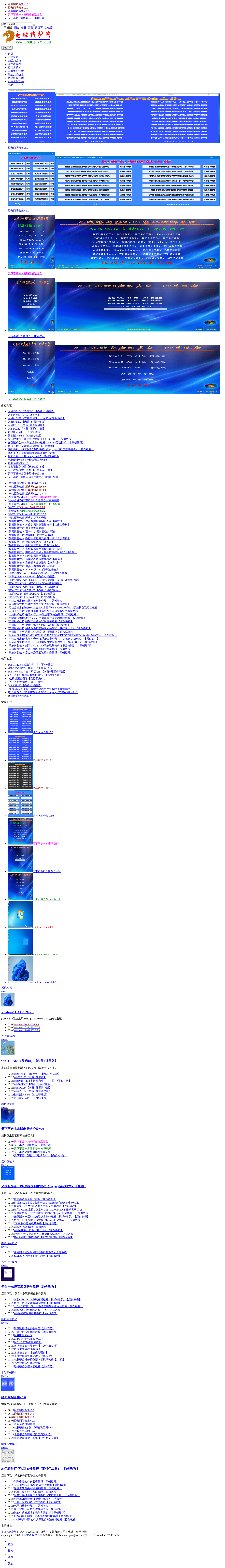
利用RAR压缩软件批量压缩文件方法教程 (49, 631)
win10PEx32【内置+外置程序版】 (27, 421)
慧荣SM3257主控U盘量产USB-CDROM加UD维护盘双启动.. (48, 1209)
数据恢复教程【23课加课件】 (42, 545)
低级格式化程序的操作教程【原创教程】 (37, 1255)
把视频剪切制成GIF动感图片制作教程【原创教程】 (44, 1516)
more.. (4, 991)
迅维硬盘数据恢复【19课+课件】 (44, 562)
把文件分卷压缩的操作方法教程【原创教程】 (40, 1512)
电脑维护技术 (16, 71)
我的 (10, 1563)
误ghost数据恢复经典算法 (40, 531)
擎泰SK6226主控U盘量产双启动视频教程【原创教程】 (54, 618)
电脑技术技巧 (16, 84)
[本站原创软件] (16, 483)
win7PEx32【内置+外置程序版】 (26, 428)
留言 (30, 27)
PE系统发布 (15, 60)
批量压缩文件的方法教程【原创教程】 (47, 624)
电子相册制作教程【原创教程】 (32, 1505)
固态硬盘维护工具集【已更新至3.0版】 (30, 470)
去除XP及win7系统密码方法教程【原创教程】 (52, 614)
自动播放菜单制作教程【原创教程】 (44, 600)
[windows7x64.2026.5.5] (20, 927)
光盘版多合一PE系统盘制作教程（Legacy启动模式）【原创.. (43, 1186)
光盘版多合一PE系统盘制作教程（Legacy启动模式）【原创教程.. (51, 1213)
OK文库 (92, 1538)
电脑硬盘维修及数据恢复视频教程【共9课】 (51, 552)
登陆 (16, 27)
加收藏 (49, 27)
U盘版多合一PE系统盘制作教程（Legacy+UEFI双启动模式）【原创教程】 (51, 449)
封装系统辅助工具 (18, 463)
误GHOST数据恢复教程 (39, 535)
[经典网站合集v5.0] (20, 732)
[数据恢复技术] (16, 521)
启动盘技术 (14, 67)
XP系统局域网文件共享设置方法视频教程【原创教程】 (46, 1519)
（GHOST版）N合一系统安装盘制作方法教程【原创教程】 (48, 1306)
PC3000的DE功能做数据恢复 (42, 569)
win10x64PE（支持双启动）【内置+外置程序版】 (36, 418)
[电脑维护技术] (16, 611)
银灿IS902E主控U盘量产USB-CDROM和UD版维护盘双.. (46, 1202)
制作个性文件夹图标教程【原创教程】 (47, 604)
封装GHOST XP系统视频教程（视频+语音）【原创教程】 (59, 645)
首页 (10, 53)
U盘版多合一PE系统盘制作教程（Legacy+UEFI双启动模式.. (43, 692)
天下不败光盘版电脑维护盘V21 (26, 473)
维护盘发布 (14, 64)
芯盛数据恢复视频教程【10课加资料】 (47, 524)
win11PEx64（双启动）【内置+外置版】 (31, 411)
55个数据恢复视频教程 (38, 555)
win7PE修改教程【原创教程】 (31, 1226)
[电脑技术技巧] (16, 604)
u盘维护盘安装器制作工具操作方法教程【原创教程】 (45, 1233)
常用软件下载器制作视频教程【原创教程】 (39, 1509)
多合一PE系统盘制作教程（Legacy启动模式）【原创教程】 (48, 1220)
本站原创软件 (16, 81)
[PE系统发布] (15, 573)
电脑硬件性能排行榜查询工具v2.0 (27, 459)
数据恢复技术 (16, 78)
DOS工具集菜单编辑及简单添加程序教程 (32, 452)
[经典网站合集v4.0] (20, 760)
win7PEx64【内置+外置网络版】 (26, 425)
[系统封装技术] (16, 645)
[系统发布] (14, 507)
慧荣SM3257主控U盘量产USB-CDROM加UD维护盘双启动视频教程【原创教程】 (70, 635)
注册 (23, 27)
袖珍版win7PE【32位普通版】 (25, 432)
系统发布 (13, 57)
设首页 (39, 27)
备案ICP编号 (8, 1531)
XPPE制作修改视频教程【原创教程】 (35, 1223)
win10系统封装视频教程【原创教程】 (35, 1313)
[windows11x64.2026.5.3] (20, 982)
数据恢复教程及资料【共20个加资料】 (47, 538)
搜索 (10, 1550)
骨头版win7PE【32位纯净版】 (25, 435)
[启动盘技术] (15, 600)
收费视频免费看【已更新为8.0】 (26, 466)
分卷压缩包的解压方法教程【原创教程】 (49, 649)
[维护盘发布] (15, 497)
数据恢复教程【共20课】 (39, 541)
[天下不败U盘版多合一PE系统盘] (20, 871)
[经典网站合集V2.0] (20, 815)
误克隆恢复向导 (34, 528)
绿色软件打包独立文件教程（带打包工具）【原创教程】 (41, 439)
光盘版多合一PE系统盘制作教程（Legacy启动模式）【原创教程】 (46, 442)
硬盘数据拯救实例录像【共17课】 (45, 521)
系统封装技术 (16, 74)
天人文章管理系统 (31, 1535)
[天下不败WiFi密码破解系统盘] (20, 843)
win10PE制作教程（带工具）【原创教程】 (38, 1230)
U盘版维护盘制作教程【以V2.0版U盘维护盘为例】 (43, 1237)
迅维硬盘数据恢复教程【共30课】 (45, 559)
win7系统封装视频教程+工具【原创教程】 (38, 1309)
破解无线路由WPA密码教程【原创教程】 (49, 621)
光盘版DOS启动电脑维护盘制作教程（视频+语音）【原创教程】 (60, 642)
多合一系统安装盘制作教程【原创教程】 (31, 446)
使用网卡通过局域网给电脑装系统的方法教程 (51, 611)
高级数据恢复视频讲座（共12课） (45, 548)
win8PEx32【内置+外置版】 (24, 414)
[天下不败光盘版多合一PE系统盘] (20, 899)
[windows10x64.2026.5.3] (20, 954)
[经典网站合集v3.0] (20, 788)
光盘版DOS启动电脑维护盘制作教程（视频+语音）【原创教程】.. (52, 1216)
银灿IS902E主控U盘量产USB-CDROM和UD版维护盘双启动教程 (60, 607)
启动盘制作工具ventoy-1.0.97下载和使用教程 (33, 456)
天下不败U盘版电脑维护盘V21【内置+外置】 (34, 477)
